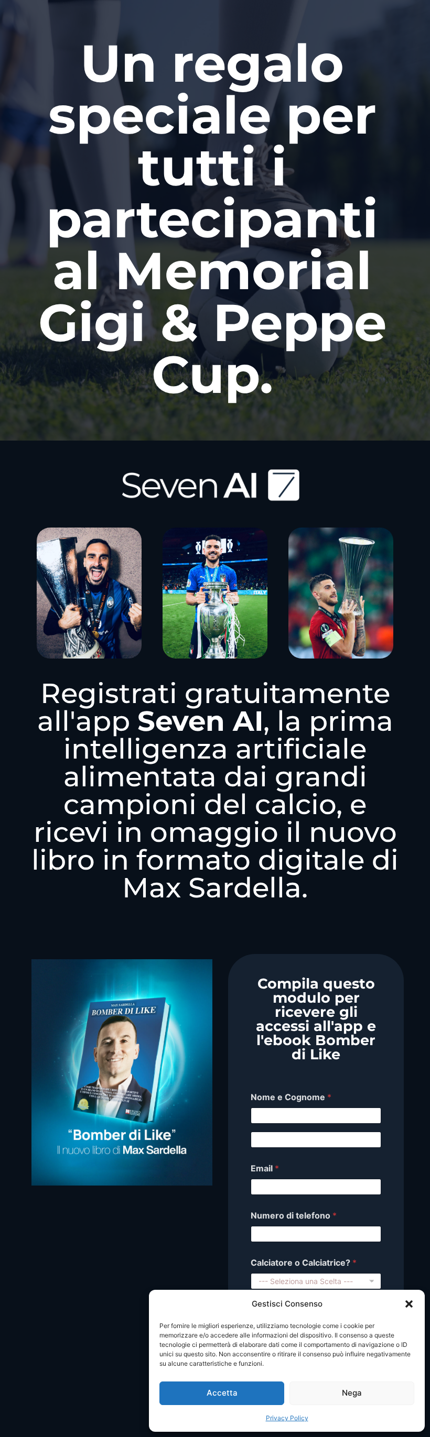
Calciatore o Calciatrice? (304, 1263)
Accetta (222, 1393)
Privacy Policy (287, 1418)
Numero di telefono (294, 1216)
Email (265, 1168)
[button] (409, 1304)
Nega (352, 1393)
